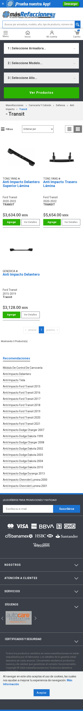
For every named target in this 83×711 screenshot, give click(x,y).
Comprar (11, 222)
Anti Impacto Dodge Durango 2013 (24, 473)
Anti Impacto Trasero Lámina (60, 184)
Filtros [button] (9, 129)
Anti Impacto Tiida (14, 380)
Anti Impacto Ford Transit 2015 (21, 386)
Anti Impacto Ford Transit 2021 (21, 423)
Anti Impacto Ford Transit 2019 (21, 411)
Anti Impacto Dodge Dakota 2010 (23, 467)
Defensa (60, 105)
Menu (6, 36)
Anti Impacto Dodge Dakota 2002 (23, 448)
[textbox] (41, 24)
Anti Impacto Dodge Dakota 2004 (23, 461)
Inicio (27, 36)
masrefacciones (14, 105)
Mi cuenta (52, 36)
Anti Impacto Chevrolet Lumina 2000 (25, 479)
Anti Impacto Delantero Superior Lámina (21, 184)
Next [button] (35, 617)
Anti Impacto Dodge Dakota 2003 (23, 454)
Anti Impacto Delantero (21, 274)
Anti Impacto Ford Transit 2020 (21, 417)
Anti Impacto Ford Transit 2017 (21, 398)
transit (23, 109)
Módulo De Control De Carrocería (22, 367)
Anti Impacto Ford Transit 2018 (21, 405)
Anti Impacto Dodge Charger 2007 (23, 429)
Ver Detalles (30, 222)
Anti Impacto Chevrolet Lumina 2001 (25, 485)
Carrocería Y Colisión (40, 105)
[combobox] (41, 48)
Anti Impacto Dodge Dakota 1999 (23, 436)
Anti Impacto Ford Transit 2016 (21, 392)
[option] (19, 618)
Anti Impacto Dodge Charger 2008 (23, 442)
